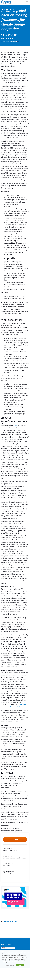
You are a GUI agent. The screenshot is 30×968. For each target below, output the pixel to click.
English (6, 948)
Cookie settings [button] (10, 965)
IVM (16, 426)
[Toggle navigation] (27, 2)
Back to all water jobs (9, 921)
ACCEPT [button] (20, 965)
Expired (15, 839)
